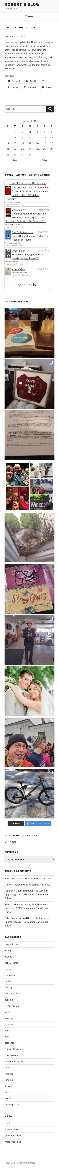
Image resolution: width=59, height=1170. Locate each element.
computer (10, 975)
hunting (9, 999)
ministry (9, 1018)
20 (51, 143)
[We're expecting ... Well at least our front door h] (29, 537)
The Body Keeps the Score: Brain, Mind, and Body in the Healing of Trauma (30, 236)
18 (37, 143)
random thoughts (14, 1061)
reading (9, 1073)
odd (7, 1036)
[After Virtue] (8, 274)
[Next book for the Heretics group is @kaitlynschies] (29, 333)
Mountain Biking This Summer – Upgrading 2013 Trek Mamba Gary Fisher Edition (27, 894)
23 (22, 149)
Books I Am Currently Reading (27, 183)
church (8, 969)
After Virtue (18, 269)
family (8, 981)
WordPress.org (13, 1141)
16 (22, 143)
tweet (8, 1098)
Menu (31, 16)
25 (37, 149)
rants (7, 1067)
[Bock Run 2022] (29, 742)
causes (8, 956)
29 (15, 154)
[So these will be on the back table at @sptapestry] (29, 589)
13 (51, 137)
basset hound (12, 944)
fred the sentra (13, 993)
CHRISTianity (12, 963)
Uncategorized (12, 1104)
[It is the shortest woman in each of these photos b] (29, 486)
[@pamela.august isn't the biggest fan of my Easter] (29, 640)
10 (30, 137)
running (9, 1080)
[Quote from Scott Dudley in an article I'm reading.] (29, 435)
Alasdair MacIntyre (20, 272)
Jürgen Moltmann (13, 202)
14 (8, 143)
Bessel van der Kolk (14, 243)
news (7, 1030)
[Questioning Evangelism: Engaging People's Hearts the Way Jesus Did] (8, 257)
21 (8, 149)
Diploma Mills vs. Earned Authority (33, 878)
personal (9, 1043)
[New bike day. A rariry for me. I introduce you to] (29, 793)
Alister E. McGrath (13, 224)
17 (30, 143)
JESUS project (12, 1006)
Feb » (44, 160)
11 (37, 137)
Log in (8, 1123)
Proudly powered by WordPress (20, 1162)
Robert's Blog (22, 4)
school (8, 1086)
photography (11, 1055)
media (8, 1012)
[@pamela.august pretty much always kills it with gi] (29, 384)
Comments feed (13, 1135)
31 (30, 154)
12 (45, 137)
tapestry (9, 1092)
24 (30, 149)
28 (7, 154)
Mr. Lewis (10, 1024)
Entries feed (11, 1129)
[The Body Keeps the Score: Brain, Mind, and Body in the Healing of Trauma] (8, 238)
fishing (8, 987)
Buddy (8, 950)
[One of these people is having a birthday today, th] (29, 691)
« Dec (14, 160)
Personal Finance (14, 1049)
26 (44, 149)
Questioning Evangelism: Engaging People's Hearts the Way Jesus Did (28, 254)
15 (15, 143)
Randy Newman (12, 261)
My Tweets (10, 841)
